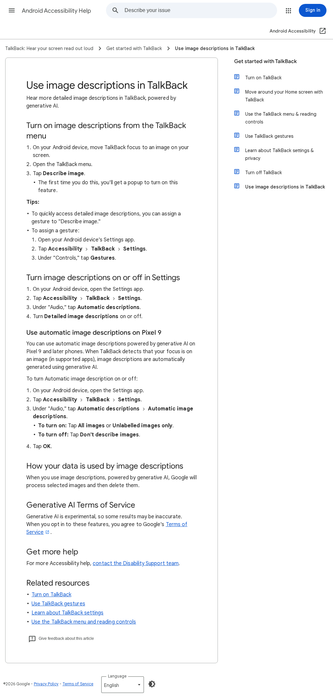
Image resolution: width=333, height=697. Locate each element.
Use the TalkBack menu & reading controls (280, 118)
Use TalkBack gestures (58, 603)
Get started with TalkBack (265, 61)
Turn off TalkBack (263, 172)
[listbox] (122, 684)
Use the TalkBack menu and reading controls (84, 622)
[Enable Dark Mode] (152, 684)
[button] (12, 10)
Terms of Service (77, 683)
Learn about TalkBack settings (67, 613)
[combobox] (201, 10)
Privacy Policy (46, 683)
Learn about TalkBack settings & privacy (279, 154)
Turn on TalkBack (51, 594)
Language (117, 676)
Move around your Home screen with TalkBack (284, 96)
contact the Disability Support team (136, 563)
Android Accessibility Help (56, 10)
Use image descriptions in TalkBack (285, 187)
